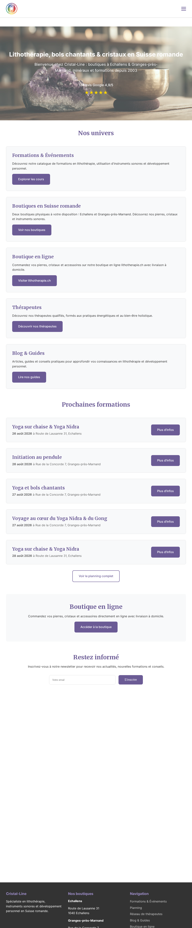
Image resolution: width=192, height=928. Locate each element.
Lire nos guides (29, 377)
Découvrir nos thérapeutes (37, 326)
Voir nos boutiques (31, 230)
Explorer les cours (31, 179)
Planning (136, 908)
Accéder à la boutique (96, 627)
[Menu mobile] (183, 9)
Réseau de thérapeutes (146, 914)
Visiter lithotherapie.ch (34, 280)
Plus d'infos (165, 430)
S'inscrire (130, 679)
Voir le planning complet (96, 576)
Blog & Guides (140, 920)
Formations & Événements (148, 901)
